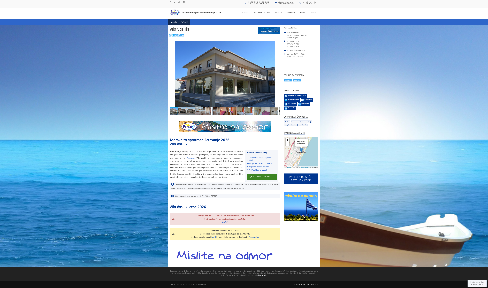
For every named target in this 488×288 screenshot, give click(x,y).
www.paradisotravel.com (286, 3)
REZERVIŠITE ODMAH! (261, 177)
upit (214, 237)
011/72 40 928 (293, 44)
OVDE (225, 222)
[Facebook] (170, 2)
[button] (278, 43)
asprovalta (173, 22)
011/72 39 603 (293, 46)
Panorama (191, 158)
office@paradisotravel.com (286, 2)
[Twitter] (175, 2)
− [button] (287, 143)
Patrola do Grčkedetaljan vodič (301, 178)
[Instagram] (184, 2)
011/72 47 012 (293, 41)
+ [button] (287, 140)
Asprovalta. (254, 237)
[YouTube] (179, 2)
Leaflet (289, 167)
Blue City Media (313, 284)
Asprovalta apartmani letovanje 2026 (201, 12)
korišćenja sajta (261, 275)
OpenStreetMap (305, 167)
